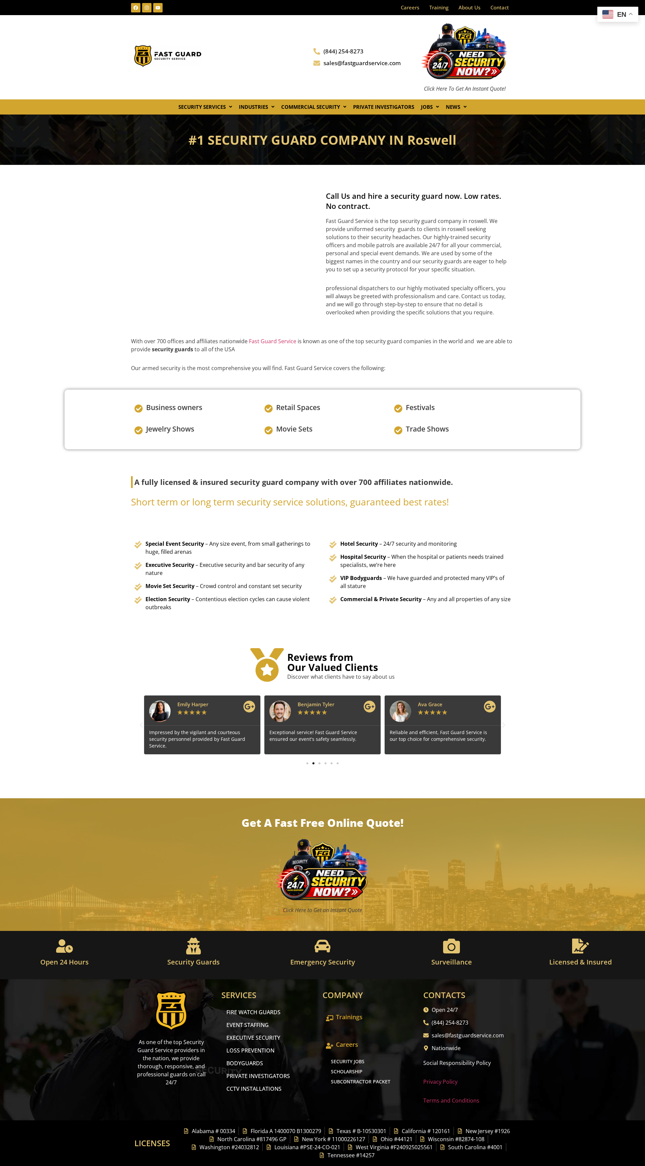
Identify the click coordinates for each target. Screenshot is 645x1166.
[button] (205, 107)
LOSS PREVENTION (250, 1050)
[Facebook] (135, 7)
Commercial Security (310, 106)
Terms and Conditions (451, 1100)
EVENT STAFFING (247, 1025)
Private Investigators (383, 106)
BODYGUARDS (244, 1063)
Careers (410, 7)
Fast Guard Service (272, 341)
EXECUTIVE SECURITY (253, 1037)
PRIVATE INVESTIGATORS (258, 1076)
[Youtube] (158, 7)
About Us (469, 7)
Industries (253, 106)
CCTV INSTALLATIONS (254, 1088)
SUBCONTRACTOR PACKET (360, 1081)
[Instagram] (147, 7)
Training (438, 7)
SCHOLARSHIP (346, 1071)
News (453, 106)
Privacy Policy (440, 1081)
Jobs (427, 106)
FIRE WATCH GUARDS (253, 1012)
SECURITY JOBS (347, 1061)
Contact (499, 7)
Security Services (202, 106)
